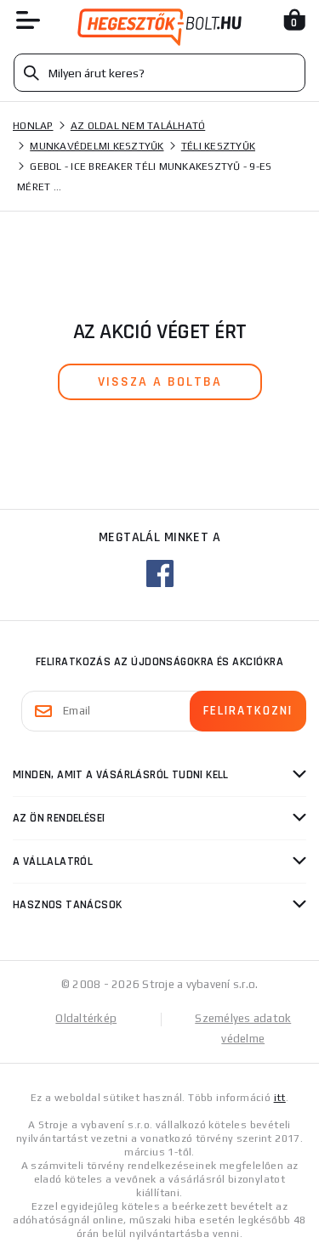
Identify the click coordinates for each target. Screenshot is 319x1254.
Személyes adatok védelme (243, 1028)
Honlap (33, 126)
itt (280, 1098)
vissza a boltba (160, 382)
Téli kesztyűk (218, 146)
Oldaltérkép (86, 1018)
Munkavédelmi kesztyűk (96, 146)
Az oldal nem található (138, 126)
